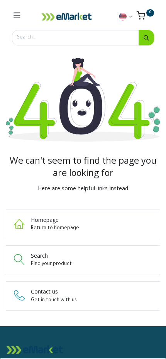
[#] (17, 16)
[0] (145, 17)
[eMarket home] (67, 16)
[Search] (146, 37)
